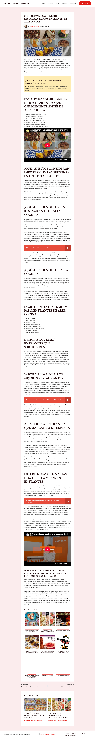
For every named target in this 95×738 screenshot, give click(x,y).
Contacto (64, 3)
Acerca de (50, 3)
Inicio (43, 3)
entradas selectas (38, 720)
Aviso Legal (82, 733)
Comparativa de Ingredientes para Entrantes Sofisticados (58, 715)
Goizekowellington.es (16, 3)
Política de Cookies (70, 735)
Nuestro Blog (73, 3)
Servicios (57, 3)
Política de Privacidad (70, 733)
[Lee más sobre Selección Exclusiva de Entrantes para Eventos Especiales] (35, 704)
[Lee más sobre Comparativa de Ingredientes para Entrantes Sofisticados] (59, 704)
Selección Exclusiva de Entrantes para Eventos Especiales (34, 715)
